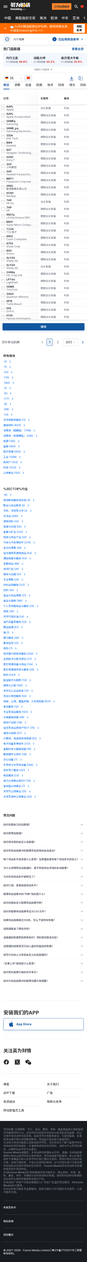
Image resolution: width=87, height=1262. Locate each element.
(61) (11, 627)
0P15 (14, 303)
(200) (18, 653)
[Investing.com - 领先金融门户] (20, 7)
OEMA (12, 288)
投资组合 (9, 1101)
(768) (17, 430)
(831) (27, 701)
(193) (10, 462)
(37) (17, 659)
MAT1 (19, 180)
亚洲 (76, 18)
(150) (11, 472)
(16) (17, 749)
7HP (10, 202)
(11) (14, 419)
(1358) (10, 457)
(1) (5, 361)
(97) (12, 733)
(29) (15, 537)
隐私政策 (8, 1221)
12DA (12, 137)
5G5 (10, 310)
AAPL (10, 108)
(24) (18, 606)
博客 (6, 1084)
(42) (11, 521)
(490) (12, 451)
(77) (6, 398)
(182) (6, 382)
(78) (17, 780)
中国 (7, 18)
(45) (8, 590)
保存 (43, 326)
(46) (11, 637)
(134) (18, 664)
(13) (5, 414)
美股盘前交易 (25, 18)
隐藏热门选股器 (41, 69)
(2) (15, 510)
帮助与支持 (54, 1101)
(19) (11, 706)
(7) (7, 648)
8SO (10, 252)
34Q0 (17, 295)
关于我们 (53, 1084)
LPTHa (12, 281)
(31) (14, 595)
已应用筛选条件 (66, 39)
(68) (6, 409)
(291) (14, 770)
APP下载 (9, 1093)
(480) (10, 516)
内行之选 (12, 58)
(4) (16, 500)
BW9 (11, 144)
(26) (11, 569)
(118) (12, 722)
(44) (15, 558)
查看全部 (78, 49)
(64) (17, 553)
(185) (13, 600)
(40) (17, 796)
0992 (16, 187)
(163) (15, 711)
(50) (12, 526)
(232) (13, 531)
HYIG (19, 317)
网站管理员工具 (13, 1110)
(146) (9, 441)
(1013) (9, 467)
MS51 (19, 223)
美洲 (43, 18)
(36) (8, 611)
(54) (15, 696)
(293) (9, 674)
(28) (12, 547)
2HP (19, 173)
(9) (5, 393)
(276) (17, 542)
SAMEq (12, 123)
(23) (11, 775)
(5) (5, 404)
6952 (16, 238)
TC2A (11, 231)
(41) (5, 372)
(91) (12, 574)
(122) (14, 584)
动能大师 (39, 58)
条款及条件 (9, 1207)
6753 (13, 245)
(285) (18, 435)
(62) (20, 738)
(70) (6, 377)
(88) (11, 563)
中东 (65, 18)
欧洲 (54, 18)
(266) (18, 764)
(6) (5, 494)
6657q (18, 216)
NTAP (11, 195)
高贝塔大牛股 (70, 58)
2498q (14, 274)
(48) (13, 717)
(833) (12, 425)
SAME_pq (19, 130)
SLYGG (12, 259)
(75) (19, 727)
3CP (11, 166)
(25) (14, 791)
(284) (9, 446)
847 (19, 151)
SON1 (10, 159)
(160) (13, 685)
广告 (50, 1093)
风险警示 (8, 1234)
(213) (16, 743)
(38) (15, 754)
